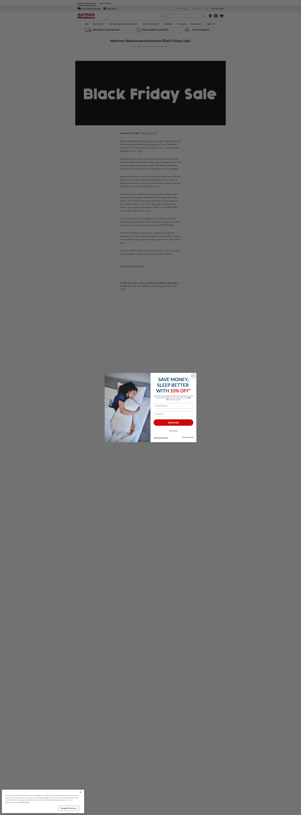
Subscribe (173, 422)
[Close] (80, 792)
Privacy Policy (24, 802)
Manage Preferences (69, 808)
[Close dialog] (193, 376)
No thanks (173, 431)
